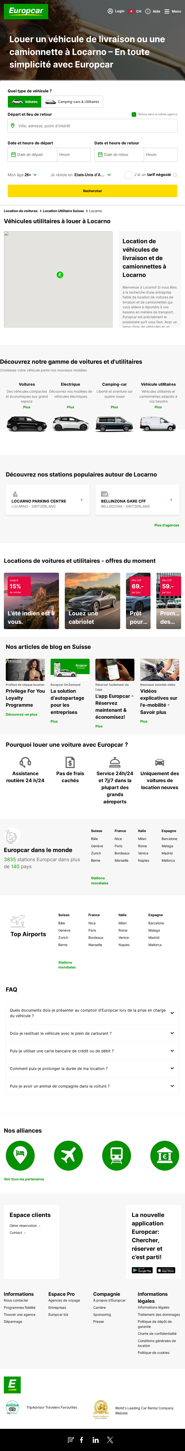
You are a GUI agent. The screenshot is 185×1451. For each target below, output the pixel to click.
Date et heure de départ (30, 143)
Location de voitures (21, 211)
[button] (60, 275)
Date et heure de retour (116, 143)
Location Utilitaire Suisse (63, 211)
